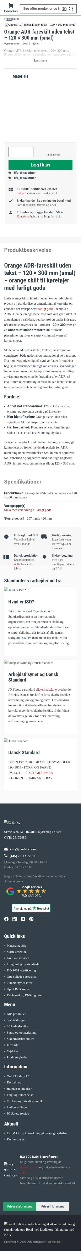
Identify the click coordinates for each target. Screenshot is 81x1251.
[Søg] (71, 8)
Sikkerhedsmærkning (18, 510)
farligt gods (45, 309)
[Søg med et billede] (64, 8)
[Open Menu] (9, 18)
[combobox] (48, 8)
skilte (17, 564)
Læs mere (40, 60)
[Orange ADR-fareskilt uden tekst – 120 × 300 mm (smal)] (40, 25)
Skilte (20, 193)
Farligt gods (43, 510)
